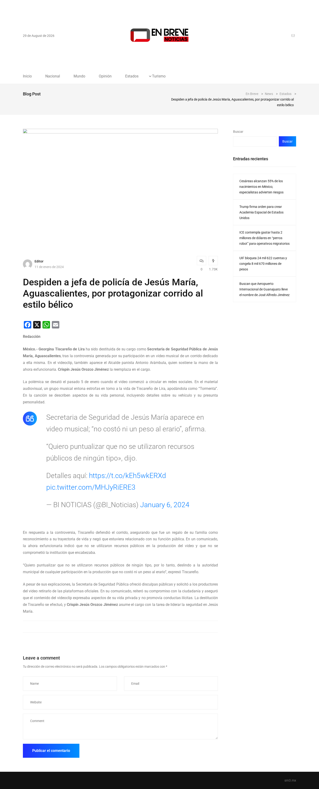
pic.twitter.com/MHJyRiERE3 (90, 487)
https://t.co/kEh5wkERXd (127, 475)
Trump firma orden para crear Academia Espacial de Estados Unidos (261, 212)
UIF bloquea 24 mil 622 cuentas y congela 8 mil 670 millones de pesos (263, 263)
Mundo (79, 76)
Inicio (27, 76)
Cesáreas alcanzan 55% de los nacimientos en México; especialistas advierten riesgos (261, 186)
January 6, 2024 (164, 505)
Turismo (159, 76)
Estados (131, 76)
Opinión (105, 76)
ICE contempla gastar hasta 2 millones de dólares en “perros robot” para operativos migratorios (264, 237)
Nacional (52, 76)
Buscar (238, 131)
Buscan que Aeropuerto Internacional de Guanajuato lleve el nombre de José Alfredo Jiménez (264, 289)
